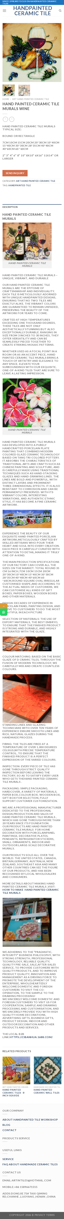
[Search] (60, 11)
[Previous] (8, 52)
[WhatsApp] (3, 612)
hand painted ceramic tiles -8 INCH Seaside (13, 1092)
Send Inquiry (15, 173)
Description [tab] (10, 207)
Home (5, 99)
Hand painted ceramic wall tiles (47, 1091)
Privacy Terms (45, 1215)
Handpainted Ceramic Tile (32, 10)
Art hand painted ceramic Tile (30, 99)
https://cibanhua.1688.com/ (31, 1037)
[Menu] (4, 11)
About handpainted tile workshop (30, 1119)
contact (9, 1130)
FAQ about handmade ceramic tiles (30, 1164)
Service (8, 1159)
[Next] (56, 52)
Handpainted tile (19, 185)
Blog (6, 1124)
